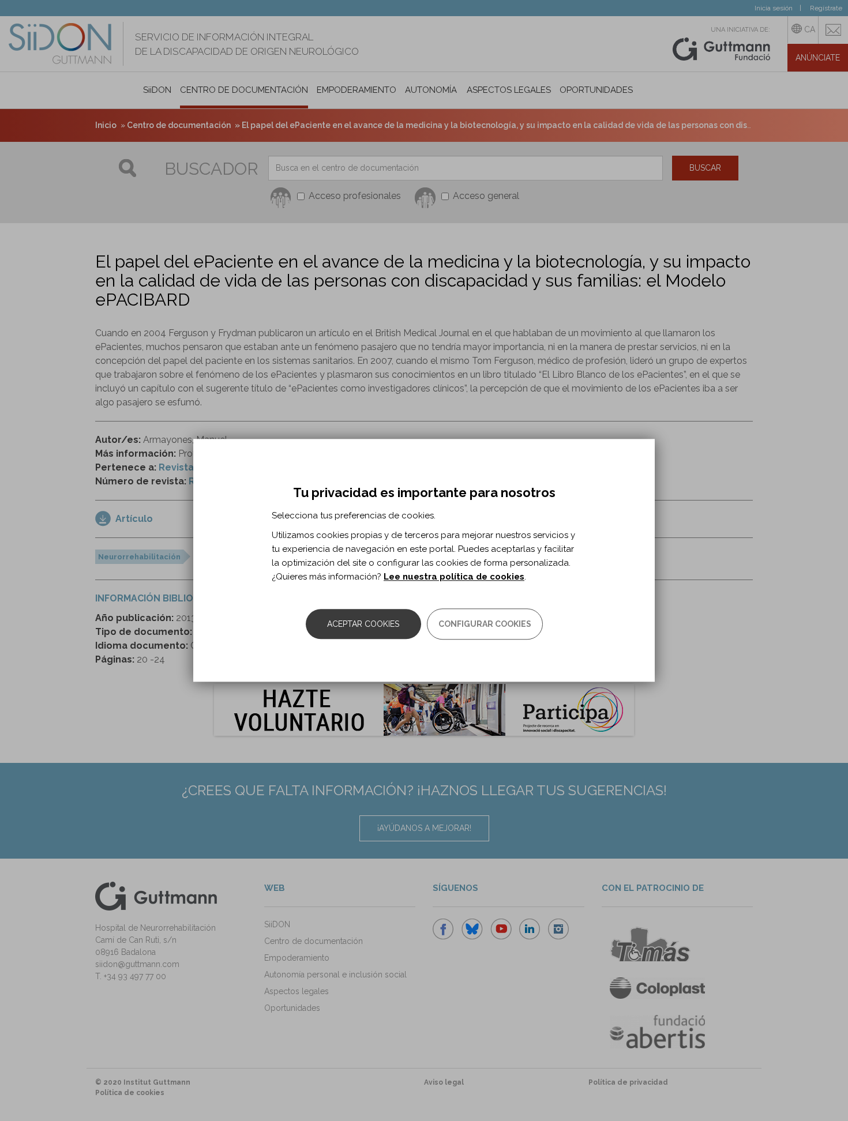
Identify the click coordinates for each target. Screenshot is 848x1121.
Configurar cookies (484, 624)
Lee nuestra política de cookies (454, 577)
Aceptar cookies (363, 624)
